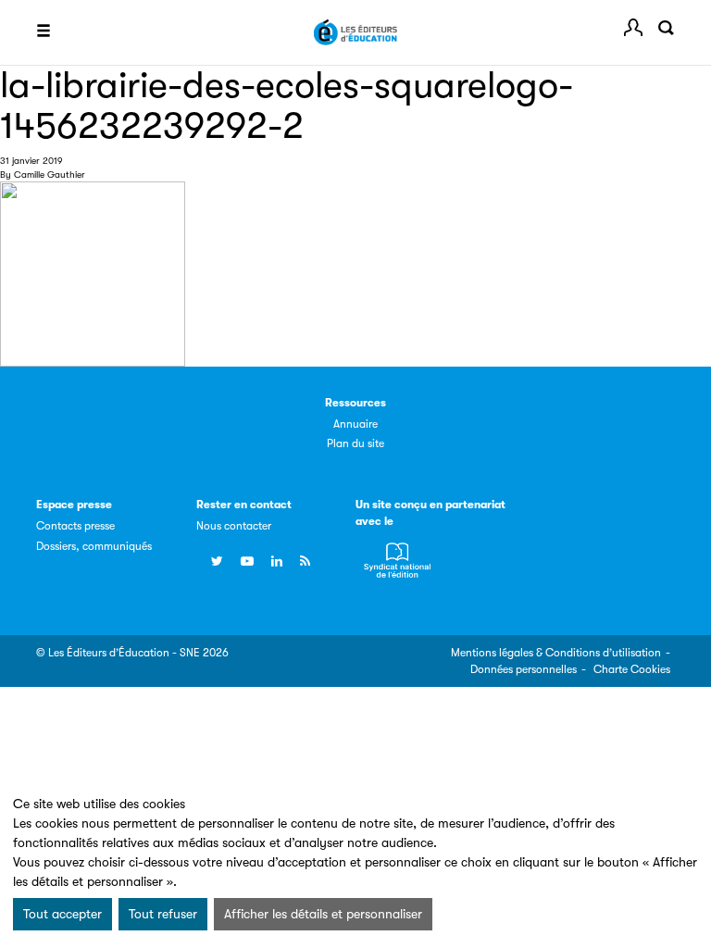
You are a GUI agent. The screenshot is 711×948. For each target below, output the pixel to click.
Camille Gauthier (49, 174)
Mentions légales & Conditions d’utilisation (556, 652)
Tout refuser (163, 913)
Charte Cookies (631, 669)
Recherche (665, 28)
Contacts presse (75, 525)
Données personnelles (523, 669)
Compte (633, 28)
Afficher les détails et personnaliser (323, 913)
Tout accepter (62, 913)
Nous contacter (233, 525)
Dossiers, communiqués (94, 546)
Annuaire (355, 424)
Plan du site (355, 443)
